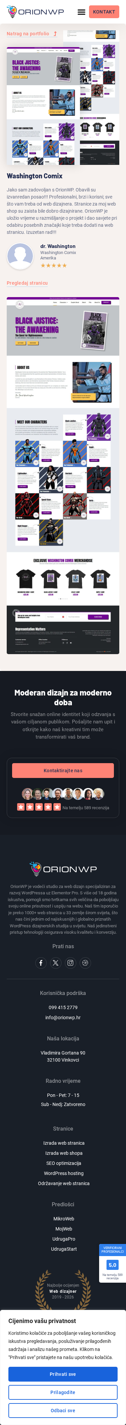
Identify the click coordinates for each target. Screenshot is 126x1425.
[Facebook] (41, 963)
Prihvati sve (63, 1374)
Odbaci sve (63, 1410)
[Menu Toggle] (81, 12)
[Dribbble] (85, 963)
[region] (63, 1367)
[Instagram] (70, 963)
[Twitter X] (55, 963)
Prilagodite (62, 1392)
